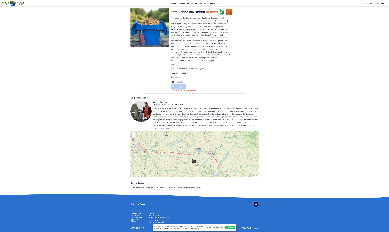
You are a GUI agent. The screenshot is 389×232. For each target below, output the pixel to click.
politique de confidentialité (190, 228)
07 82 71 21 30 (154, 220)
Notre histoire (135, 216)
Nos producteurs (136, 218)
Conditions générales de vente (250, 229)
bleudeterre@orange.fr (156, 222)
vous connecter (180, 188)
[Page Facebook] (256, 204)
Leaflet (256, 176)
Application (134, 220)
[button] (196, 148)
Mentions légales (246, 227)
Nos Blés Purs (160, 102)
